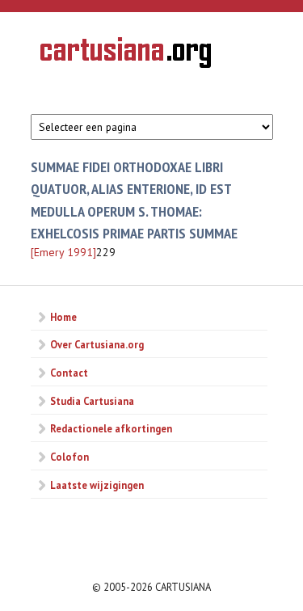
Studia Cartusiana (92, 400)
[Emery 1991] (63, 252)
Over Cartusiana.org (97, 344)
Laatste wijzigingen (97, 484)
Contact (69, 372)
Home (63, 316)
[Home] (126, 55)
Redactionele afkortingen (111, 428)
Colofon (69, 456)
